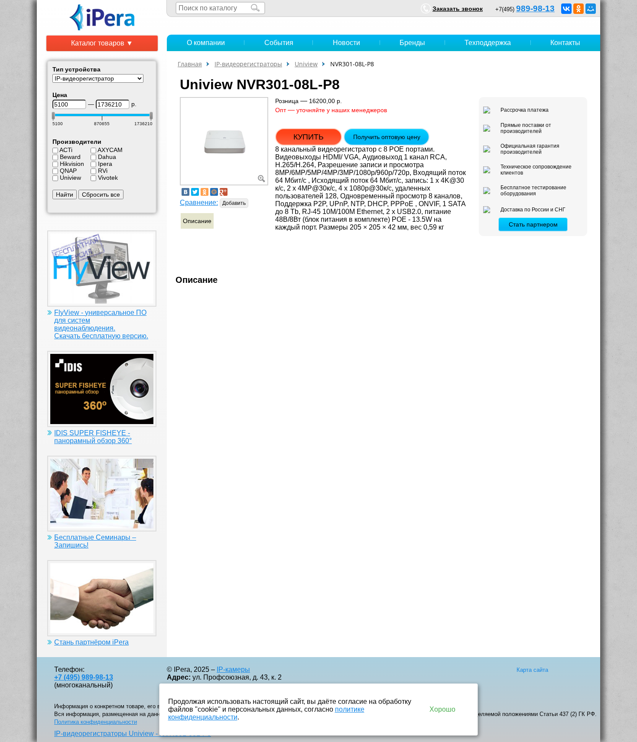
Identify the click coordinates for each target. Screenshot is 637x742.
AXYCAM (110, 149)
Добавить (234, 203)
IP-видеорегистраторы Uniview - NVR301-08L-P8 (132, 733)
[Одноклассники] (578, 8)
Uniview (70, 177)
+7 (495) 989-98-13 (83, 677)
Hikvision (72, 163)
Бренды (412, 42)
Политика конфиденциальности (95, 722)
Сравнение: (199, 202)
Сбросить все (101, 194)
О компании (206, 42)
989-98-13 (535, 8)
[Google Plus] (224, 192)
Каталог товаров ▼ (102, 43)
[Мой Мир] (590, 8)
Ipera (105, 163)
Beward (70, 156)
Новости (346, 42)
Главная (190, 64)
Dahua (107, 156)
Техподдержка (488, 42)
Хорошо (442, 709)
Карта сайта (532, 670)
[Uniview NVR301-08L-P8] (224, 140)
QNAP (68, 170)
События (278, 42)
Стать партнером (533, 224)
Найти (64, 194)
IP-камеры (233, 669)
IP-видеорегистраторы (248, 64)
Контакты (565, 42)
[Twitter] (195, 192)
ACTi (65, 149)
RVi (102, 170)
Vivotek (108, 177)
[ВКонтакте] (566, 8)
